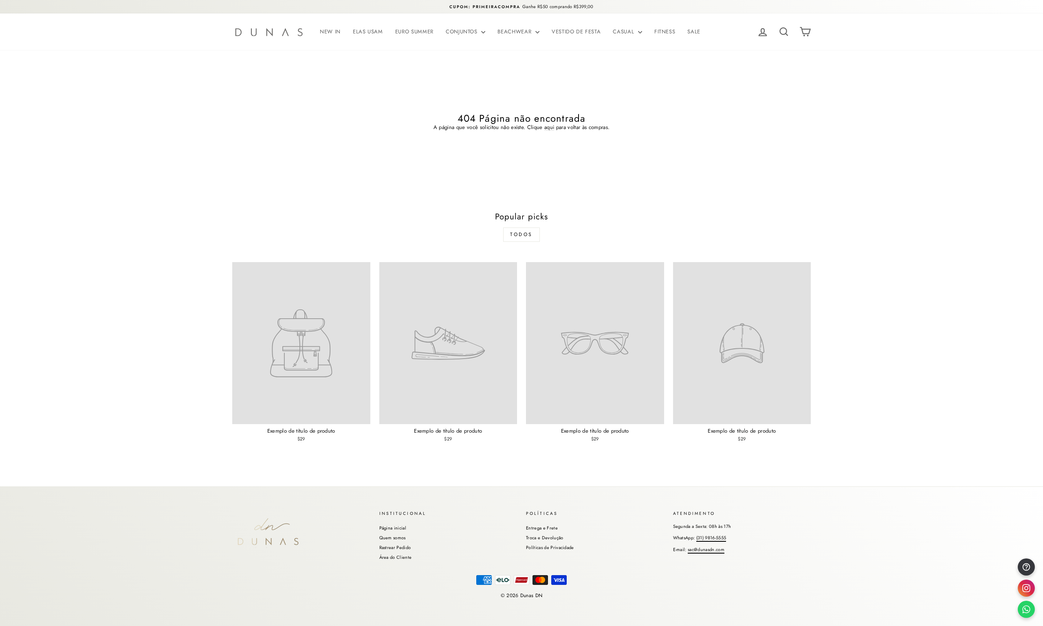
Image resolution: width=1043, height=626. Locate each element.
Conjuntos (463, 31)
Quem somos (392, 537)
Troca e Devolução (544, 537)
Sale (693, 31)
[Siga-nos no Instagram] (1026, 588)
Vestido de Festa (576, 31)
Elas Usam (368, 31)
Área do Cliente (395, 557)
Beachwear (515, 31)
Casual (624, 31)
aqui (549, 127)
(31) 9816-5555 (711, 537)
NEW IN (330, 31)
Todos (521, 234)
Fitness (665, 31)
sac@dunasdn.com (706, 549)
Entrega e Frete (542, 528)
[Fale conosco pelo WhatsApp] (1026, 609)
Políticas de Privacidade (550, 547)
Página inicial (393, 528)
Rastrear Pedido (395, 547)
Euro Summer (414, 31)
